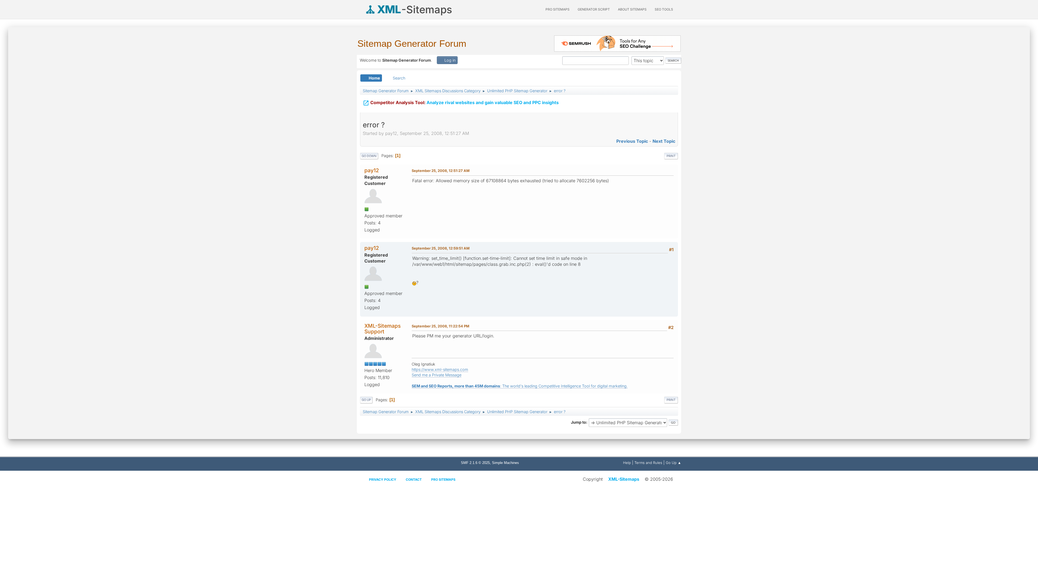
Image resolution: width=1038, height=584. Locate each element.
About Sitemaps (632, 9)
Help (627, 462)
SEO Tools (664, 9)
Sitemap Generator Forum (411, 43)
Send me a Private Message (436, 375)
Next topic (664, 141)
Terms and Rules (648, 462)
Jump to (578, 422)
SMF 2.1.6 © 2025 (475, 463)
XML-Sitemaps (623, 479)
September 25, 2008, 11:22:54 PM (440, 326)
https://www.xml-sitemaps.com (440, 369)
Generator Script (594, 9)
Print (671, 156)
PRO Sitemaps (557, 9)
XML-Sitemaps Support (382, 329)
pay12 (371, 170)
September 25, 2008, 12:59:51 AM (441, 248)
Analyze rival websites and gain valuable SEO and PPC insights (461, 103)
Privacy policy (382, 479)
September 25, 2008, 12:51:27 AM (441, 170)
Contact (414, 479)
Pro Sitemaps (443, 479)
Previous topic (632, 141)
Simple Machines (505, 463)
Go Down (369, 156)
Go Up (366, 400)
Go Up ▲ (673, 462)
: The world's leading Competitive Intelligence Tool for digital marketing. (520, 386)
